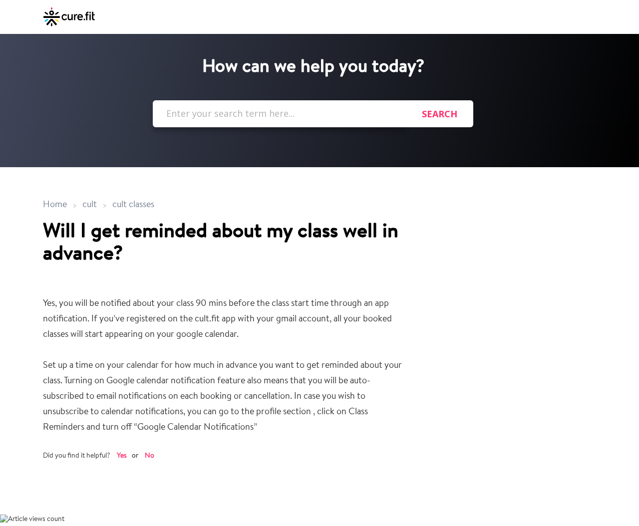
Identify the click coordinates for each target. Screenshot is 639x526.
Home (56, 205)
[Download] (301, 131)
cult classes (133, 205)
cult (89, 205)
